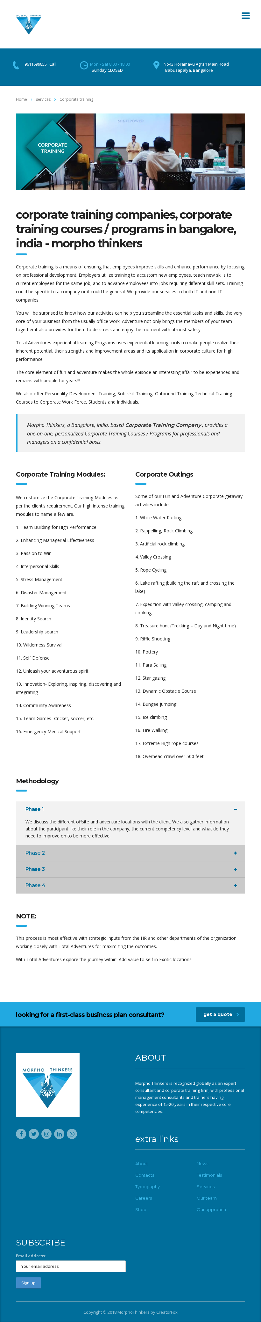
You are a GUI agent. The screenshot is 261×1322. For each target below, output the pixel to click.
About (141, 1163)
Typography (147, 1186)
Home (21, 99)
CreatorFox (167, 1312)
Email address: (31, 1256)
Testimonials (209, 1175)
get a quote (217, 1014)
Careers (143, 1198)
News (202, 1163)
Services (206, 1186)
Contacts (144, 1175)
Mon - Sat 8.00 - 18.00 (110, 64)
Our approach (211, 1209)
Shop (140, 1209)
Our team (207, 1198)
